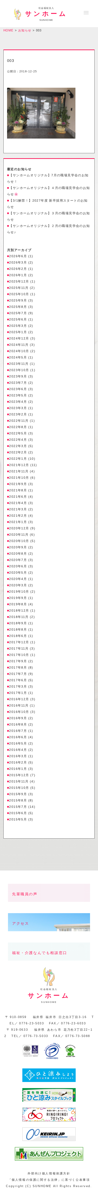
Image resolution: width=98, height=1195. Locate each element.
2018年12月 (19, 610)
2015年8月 (18, 800)
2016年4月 (18, 750)
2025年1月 (18, 332)
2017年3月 (18, 686)
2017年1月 (18, 693)
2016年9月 (18, 718)
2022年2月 (18, 452)
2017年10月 (19, 655)
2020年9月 (18, 547)
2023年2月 (18, 414)
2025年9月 (18, 300)
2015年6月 (18, 813)
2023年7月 (18, 382)
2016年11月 (18, 705)
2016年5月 (18, 743)
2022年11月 (18, 420)
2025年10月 (19, 294)
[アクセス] (49, 934)
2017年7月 (18, 674)
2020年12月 (19, 528)
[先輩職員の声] (49, 905)
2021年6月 (18, 496)
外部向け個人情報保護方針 (49, 1173)
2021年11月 (18, 471)
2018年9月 (18, 623)
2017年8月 (18, 667)
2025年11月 (18, 288)
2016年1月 (18, 769)
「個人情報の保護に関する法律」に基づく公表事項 (49, 1179)
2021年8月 (18, 490)
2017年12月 (19, 642)
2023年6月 (18, 389)
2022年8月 (18, 427)
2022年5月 (18, 433)
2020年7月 (18, 560)
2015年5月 (18, 819)
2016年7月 (18, 731)
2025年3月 (18, 326)
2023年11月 (18, 363)
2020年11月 (18, 534)
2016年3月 (18, 756)
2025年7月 (18, 313)
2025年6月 (18, 319)
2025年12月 (19, 281)
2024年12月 (19, 338)
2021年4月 (18, 503)
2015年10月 (19, 788)
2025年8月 (18, 307)
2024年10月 (19, 351)
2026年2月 (18, 269)
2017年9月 (18, 661)
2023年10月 (19, 370)
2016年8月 (18, 724)
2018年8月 (18, 629)
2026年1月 (18, 275)
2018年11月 (18, 617)
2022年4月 (18, 439)
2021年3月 (18, 509)
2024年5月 (18, 357)
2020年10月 (19, 541)
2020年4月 (18, 579)
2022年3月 (18, 446)
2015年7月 (18, 806)
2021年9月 (18, 484)
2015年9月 (18, 794)
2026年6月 (18, 256)
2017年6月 (18, 680)
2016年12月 (19, 699)
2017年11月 (18, 648)
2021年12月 (19, 465)
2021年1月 (18, 522)
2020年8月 (18, 553)
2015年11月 (18, 781)
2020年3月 (18, 585)
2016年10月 (19, 712)
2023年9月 (18, 376)
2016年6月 (18, 737)
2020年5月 (18, 572)
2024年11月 (18, 344)
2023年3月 (18, 408)
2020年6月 (18, 566)
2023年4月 (18, 401)
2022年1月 (18, 458)
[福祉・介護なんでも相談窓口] (49, 964)
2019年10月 (19, 591)
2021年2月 (18, 515)
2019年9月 (18, 598)
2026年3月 (18, 262)
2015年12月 (19, 775)
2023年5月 (18, 395)
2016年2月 (18, 762)
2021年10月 (19, 477)
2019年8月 (18, 604)
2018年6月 (18, 636)
